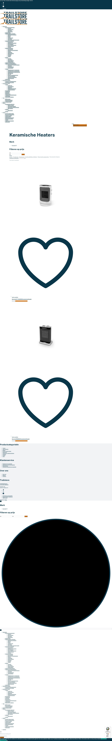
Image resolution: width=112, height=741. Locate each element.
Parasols (9, 54)
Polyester (10, 65)
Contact (4, 8)
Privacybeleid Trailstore (8, 496)
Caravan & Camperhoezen (10, 81)
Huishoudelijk (8, 116)
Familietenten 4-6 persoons (13, 71)
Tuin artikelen (5, 449)
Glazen (9, 35)
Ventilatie (10, 30)
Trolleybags (7, 95)
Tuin (3, 98)
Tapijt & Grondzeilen (9, 120)
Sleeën (6, 111)
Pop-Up (9, 74)
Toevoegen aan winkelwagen (21, 301)
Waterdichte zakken (9, 96)
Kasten (9, 51)
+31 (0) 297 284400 (4, 484)
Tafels (9, 56)
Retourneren (5, 465)
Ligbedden (10, 52)
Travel (6, 84)
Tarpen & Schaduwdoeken (10, 63)
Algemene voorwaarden (8, 495)
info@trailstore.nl (3, 483)
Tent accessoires (11, 76)
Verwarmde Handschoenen (13, 107)
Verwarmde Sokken (12, 106)
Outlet (4, 112)
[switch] (107, 736)
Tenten (6, 68)
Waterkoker (10, 31)
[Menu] (110, 727)
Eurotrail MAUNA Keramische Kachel (20, 439)
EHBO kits (10, 85)
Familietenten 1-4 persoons (13, 70)
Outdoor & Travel (6, 83)
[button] (73, 123)
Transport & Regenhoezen (10, 94)
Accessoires (10, 42)
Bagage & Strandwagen (13, 50)
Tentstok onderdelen (12, 77)
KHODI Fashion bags (7, 102)
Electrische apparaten (10, 27)
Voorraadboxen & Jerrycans (13, 39)
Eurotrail (14, 145)
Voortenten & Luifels (9, 82)
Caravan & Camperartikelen (8, 453)
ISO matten (10, 59)
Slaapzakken (10, 61)
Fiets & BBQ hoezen (12, 45)
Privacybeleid (3, 740)
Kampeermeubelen (9, 48)
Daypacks (7, 92)
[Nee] (7, 740)
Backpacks (7, 90)
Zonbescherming (11, 89)
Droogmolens (10, 44)
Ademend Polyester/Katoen (13, 64)
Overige (9, 47)
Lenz (4, 456)
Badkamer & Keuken (12, 34)
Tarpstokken (10, 67)
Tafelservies (10, 37)
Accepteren (103, 738)
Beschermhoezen (9, 100)
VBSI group (5, 497)
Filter (23, 154)
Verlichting (7, 79)
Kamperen (5, 26)
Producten (15, 157)
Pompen (9, 58)
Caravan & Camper (6, 80)
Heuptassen (7, 93)
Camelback (7, 91)
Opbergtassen (11, 46)
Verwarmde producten (9, 104)
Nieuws (4, 475)
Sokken (6, 109)
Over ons (4, 474)
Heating (9, 28)
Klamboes (10, 87)
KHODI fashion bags (9, 113)
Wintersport (10, 110)
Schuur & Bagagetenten (13, 75)
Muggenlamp (10, 29)
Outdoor (4, 454)
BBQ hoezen (7, 99)
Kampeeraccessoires (9, 40)
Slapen (6, 57)
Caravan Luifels (8, 115)
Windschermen (11, 78)
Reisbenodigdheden (12, 88)
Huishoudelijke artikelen (10, 33)
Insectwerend (11, 86)
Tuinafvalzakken (8, 101)
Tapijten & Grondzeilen (10, 62)
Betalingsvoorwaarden (7, 463)
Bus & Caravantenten (9, 114)
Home (10, 157)
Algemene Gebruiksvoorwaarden (9, 467)
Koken (9, 36)
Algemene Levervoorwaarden (9, 464)
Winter (4, 103)
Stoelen (9, 55)
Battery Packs (11, 105)
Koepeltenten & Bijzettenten (14, 72)
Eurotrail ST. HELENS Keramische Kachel (21, 299)
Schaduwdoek (11, 66)
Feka (5, 500)
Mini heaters (10, 108)
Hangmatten (7, 32)
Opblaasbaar (10, 73)
